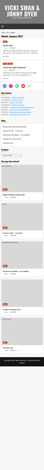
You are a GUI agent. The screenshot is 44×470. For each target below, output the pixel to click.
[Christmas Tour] (22, 331)
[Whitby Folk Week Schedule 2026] (22, 178)
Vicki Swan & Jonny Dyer (22, 10)
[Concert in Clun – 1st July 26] (22, 216)
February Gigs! (8, 45)
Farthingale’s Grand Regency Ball (20, 112)
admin (6, 312)
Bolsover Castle (17, 100)
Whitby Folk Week (18, 97)
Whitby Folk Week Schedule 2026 (14, 127)
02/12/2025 (13, 312)
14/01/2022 (12, 70)
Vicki (5, 48)
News (5, 42)
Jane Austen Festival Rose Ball (19, 110)
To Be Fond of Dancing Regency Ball (21, 107)
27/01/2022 (12, 48)
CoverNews (32, 360)
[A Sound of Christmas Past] (22, 293)
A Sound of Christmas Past (12, 139)
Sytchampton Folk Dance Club (19, 114)
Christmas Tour (8, 143)
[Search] (41, 26)
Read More (6, 56)
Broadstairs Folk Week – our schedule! (16, 135)
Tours (10, 64)
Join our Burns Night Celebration (14, 67)
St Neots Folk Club (15, 102)
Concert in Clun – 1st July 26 (13, 131)
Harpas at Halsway (18, 105)
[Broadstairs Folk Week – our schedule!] (22, 255)
